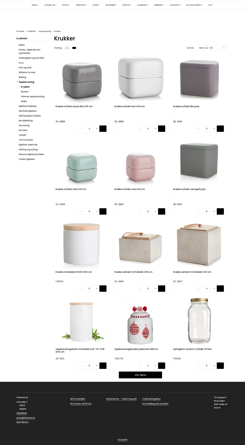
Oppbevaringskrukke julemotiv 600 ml (136, 349)
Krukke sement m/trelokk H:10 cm (133, 272)
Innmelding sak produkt (155, 403)
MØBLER (158, 5)
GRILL (34, 5)
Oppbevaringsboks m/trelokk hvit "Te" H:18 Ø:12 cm (80, 350)
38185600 (21, 413)
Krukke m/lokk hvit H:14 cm (129, 106)
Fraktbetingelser (151, 398)
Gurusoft (122, 439)
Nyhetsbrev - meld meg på (121, 398)
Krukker (25, 86)
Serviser (23, 130)
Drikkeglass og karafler (31, 58)
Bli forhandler (77, 398)
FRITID (65, 5)
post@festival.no (25, 417)
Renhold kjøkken (28, 111)
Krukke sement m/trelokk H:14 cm (192, 272)
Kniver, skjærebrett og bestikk (29, 51)
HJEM (95, 5)
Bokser (25, 91)
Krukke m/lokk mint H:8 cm (71, 189)
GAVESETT (175, 5)
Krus (21, 62)
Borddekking (26, 120)
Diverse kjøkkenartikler (31, 154)
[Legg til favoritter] (106, 57)
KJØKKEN (142, 5)
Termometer (26, 139)
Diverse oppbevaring (32, 96)
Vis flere (140, 375)
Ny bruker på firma (80, 403)
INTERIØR (110, 5)
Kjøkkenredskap (28, 106)
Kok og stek (25, 67)
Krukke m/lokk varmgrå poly (189, 189)
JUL (210, 5)
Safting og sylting (28, 149)
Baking (22, 77)
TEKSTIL (126, 5)
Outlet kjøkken (27, 159)
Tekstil (22, 135)
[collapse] (48, 58)
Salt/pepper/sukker (30, 115)
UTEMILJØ (50, 5)
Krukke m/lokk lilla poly (186, 106)
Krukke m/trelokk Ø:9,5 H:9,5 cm (74, 272)
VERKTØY (80, 5)
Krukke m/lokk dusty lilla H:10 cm (74, 106)
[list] (67, 48)
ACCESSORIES (193, 5)
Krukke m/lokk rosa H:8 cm (129, 189)
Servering (24, 125)
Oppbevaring (26, 82)
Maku (22, 44)
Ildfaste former (27, 72)
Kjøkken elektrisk (28, 144)
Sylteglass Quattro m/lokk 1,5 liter (192, 349)
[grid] (74, 48)
